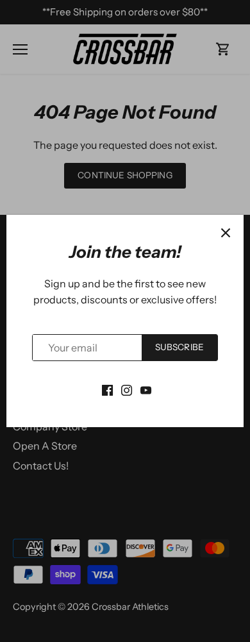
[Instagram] (126, 389)
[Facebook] (107, 389)
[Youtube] (145, 389)
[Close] (226, 233)
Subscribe (179, 347)
